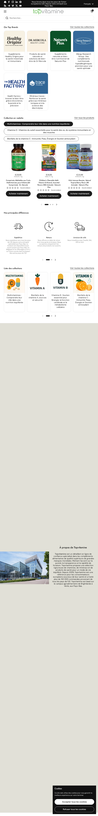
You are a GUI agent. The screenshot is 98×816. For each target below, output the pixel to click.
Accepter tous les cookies (74, 801)
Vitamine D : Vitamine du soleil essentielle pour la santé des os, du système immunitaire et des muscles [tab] (49, 131)
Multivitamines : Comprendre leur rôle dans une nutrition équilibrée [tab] (38, 124)
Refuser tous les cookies (74, 809)
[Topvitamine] (48, 11)
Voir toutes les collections (82, 27)
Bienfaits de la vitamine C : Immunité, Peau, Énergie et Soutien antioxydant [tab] (41, 138)
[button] (91, 11)
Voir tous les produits (84, 117)
